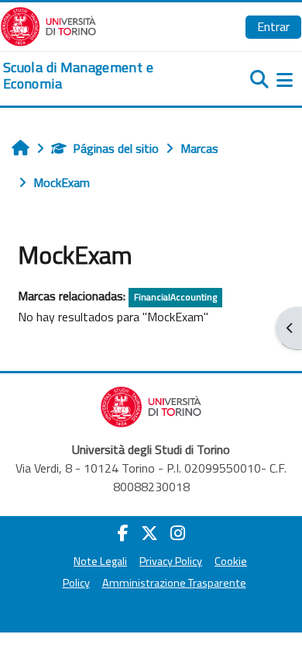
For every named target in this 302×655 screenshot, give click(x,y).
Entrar (273, 26)
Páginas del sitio (116, 148)
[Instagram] (177, 533)
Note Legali (100, 561)
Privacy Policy (170, 561)
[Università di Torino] (48, 25)
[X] (149, 533)
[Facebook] (123, 533)
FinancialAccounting (175, 296)
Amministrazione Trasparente (174, 582)
